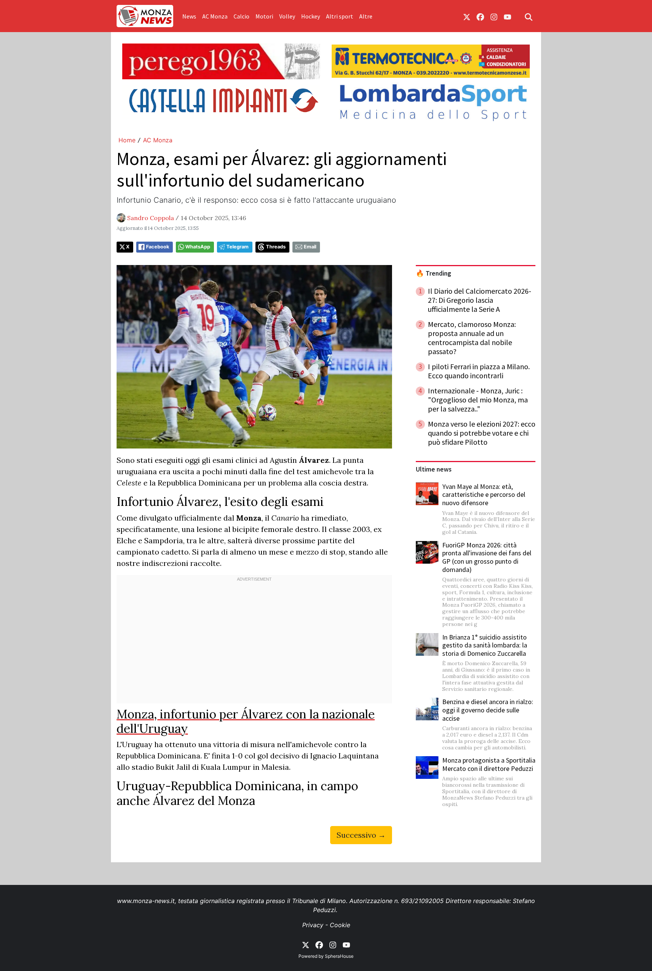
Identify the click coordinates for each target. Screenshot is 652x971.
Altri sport (339, 16)
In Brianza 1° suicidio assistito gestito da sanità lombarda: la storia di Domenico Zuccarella (484, 645)
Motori (264, 16)
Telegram (237, 247)
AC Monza (215, 16)
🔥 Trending (433, 273)
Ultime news (434, 469)
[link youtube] (507, 16)
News (189, 16)
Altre (365, 16)
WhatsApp (197, 247)
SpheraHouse (339, 956)
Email (310, 247)
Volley (287, 16)
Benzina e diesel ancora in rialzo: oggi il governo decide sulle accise (487, 709)
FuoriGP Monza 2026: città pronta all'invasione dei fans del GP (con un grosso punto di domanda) (486, 557)
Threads (276, 247)
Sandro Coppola (150, 218)
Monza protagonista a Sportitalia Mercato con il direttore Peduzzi (488, 764)
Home (126, 140)
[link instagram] (494, 16)
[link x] (467, 16)
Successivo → (361, 835)
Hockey (310, 16)
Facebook (157, 247)
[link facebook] (480, 16)
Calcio (241, 16)
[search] (528, 16)
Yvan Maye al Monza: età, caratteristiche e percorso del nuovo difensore (483, 494)
